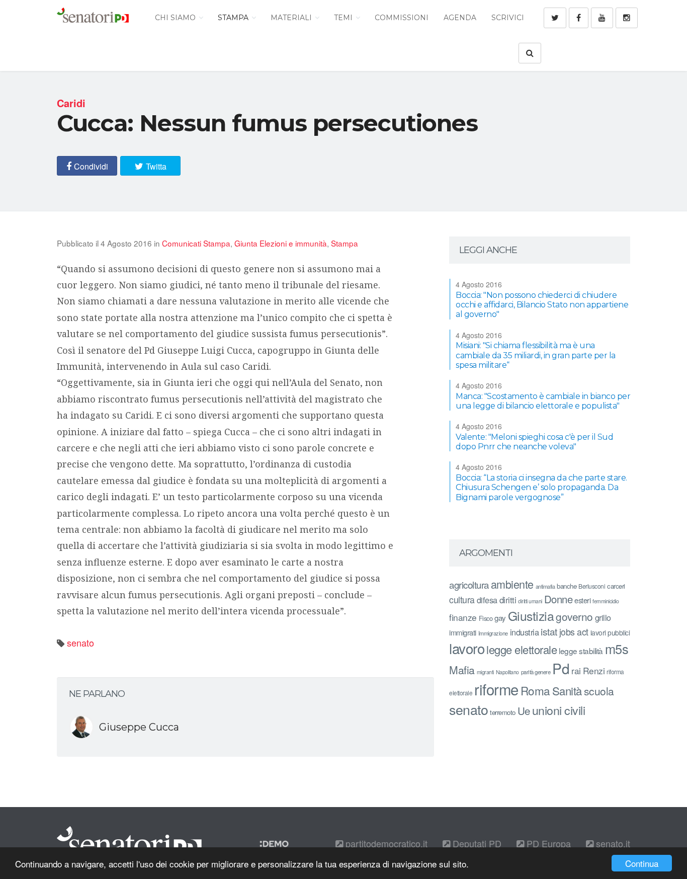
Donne (558, 599)
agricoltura (469, 584)
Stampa (234, 17)
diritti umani (530, 601)
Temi (344, 17)
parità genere (536, 672)
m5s (617, 649)
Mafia (462, 669)
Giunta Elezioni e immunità (280, 243)
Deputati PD (475, 843)
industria (524, 632)
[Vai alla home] (92, 17)
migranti (485, 672)
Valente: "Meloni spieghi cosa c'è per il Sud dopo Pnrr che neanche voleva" (534, 441)
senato (80, 642)
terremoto (503, 712)
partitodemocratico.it (385, 843)
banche (566, 586)
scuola (599, 690)
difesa (487, 600)
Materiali (292, 17)
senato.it (611, 843)
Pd (560, 668)
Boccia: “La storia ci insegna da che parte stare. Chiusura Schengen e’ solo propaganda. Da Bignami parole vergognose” (541, 487)
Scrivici (507, 17)
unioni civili (558, 709)
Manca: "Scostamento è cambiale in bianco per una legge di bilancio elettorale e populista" (543, 401)
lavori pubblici (610, 632)
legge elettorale (521, 649)
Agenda (460, 17)
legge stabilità (581, 650)
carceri (616, 586)
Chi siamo (176, 17)
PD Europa (547, 843)
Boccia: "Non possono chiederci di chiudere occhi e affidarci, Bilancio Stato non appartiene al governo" (542, 304)
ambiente (512, 584)
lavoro (466, 648)
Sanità (567, 690)
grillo (603, 617)
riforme (496, 688)
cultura (462, 599)
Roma (535, 690)
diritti (508, 600)
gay (500, 617)
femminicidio (605, 601)
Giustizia (531, 615)
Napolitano (507, 672)
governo (574, 616)
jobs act (573, 631)
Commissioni (401, 17)
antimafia (545, 586)
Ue (524, 710)
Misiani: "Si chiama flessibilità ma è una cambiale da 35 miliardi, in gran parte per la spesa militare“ (536, 355)
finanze (463, 617)
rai (576, 670)
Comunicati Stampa (196, 243)
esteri (582, 600)
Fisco (486, 618)
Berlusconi (591, 586)
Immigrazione (493, 633)
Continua (641, 863)
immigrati (462, 632)
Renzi (594, 670)
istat (549, 631)
